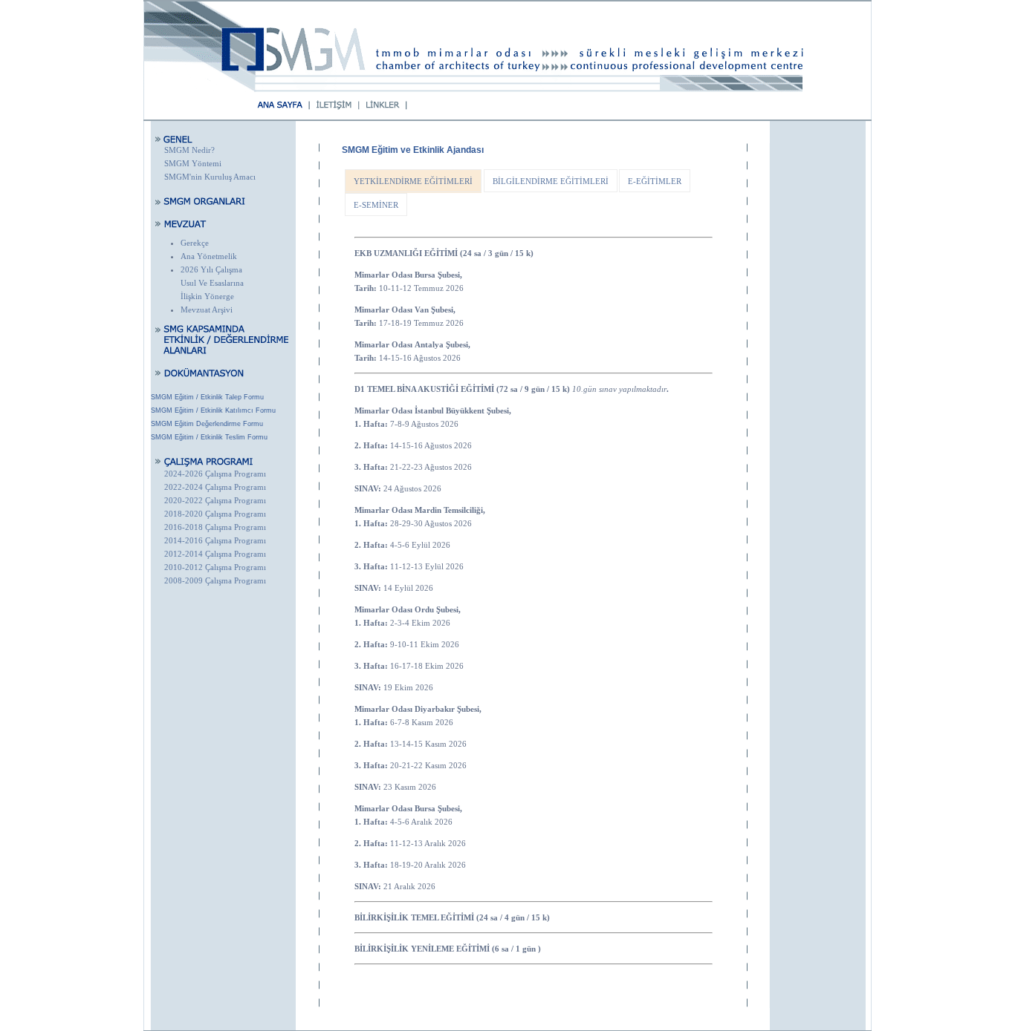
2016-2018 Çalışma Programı (215, 527)
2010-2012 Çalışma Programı (215, 567)
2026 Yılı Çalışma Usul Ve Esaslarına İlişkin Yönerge (212, 283)
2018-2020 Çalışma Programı (215, 513)
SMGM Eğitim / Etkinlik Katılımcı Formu (213, 410)
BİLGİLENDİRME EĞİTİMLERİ (551, 181)
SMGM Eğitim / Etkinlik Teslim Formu (209, 437)
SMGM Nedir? (189, 149)
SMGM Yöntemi (192, 163)
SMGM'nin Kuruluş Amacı (210, 176)
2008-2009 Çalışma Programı (215, 580)
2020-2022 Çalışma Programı (215, 500)
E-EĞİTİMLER (654, 181)
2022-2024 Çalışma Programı (215, 486)
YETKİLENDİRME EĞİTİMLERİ (413, 181)
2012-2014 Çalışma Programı (215, 553)
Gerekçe (195, 242)
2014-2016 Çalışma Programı (215, 540)
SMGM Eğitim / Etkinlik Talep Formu (207, 397)
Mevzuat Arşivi (207, 309)
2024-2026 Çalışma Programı (215, 473)
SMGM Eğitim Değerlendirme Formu (207, 424)
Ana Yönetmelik (209, 256)
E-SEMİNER (376, 204)
